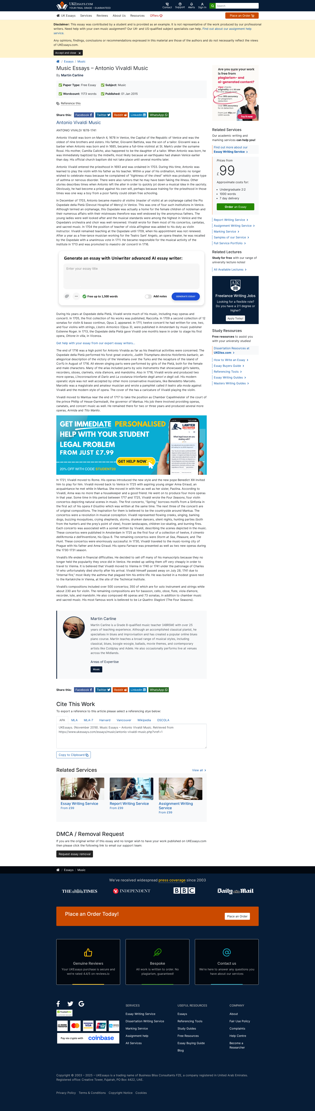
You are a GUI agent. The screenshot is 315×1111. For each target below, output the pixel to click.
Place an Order (240, 15)
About (234, 1014)
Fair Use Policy (240, 1021)
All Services (134, 1043)
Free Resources (188, 1036)
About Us (119, 15)
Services (86, 15)
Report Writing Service (230, 220)
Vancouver (124, 720)
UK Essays (67, 15)
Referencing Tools (227, 371)
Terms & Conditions (92, 1093)
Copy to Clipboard (72, 755)
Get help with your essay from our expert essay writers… (95, 343)
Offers (155, 15)
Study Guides (187, 1028)
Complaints (237, 1028)
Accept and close (66, 52)
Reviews (102, 15)
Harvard (104, 720)
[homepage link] (58, 61)
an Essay (235, 207)
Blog (181, 1050)
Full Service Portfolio (229, 243)
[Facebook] (59, 1003)
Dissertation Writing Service (145, 1021)
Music (81, 61)
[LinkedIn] (70, 1003)
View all (198, 770)
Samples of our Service (230, 237)
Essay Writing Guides (229, 377)
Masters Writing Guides (230, 383)
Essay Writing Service (140, 1014)
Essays (68, 61)
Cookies (141, 1093)
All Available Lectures (229, 269)
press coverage (172, 880)
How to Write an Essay (230, 360)
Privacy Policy (66, 1093)
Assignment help (137, 1036)
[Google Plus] (81, 1003)
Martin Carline (72, 75)
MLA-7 (88, 720)
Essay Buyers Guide (228, 366)
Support (180, 7)
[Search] (212, 6)
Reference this (71, 103)
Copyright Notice (121, 1093)
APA (62, 720)
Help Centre (238, 1036)
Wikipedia (144, 720)
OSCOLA (163, 720)
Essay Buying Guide (191, 1043)
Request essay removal (75, 854)
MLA (74, 720)
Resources (137, 15)
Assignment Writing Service (233, 225)
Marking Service (225, 231)
